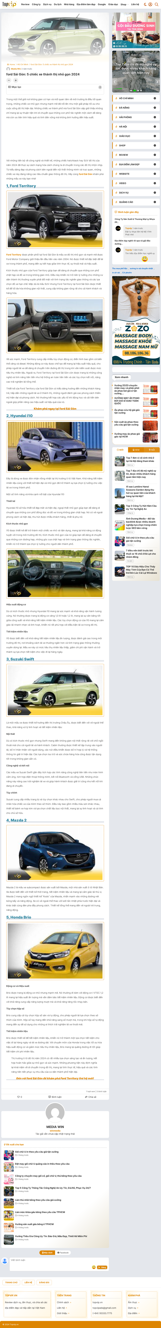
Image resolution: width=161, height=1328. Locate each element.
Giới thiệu (62, 1313)
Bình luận (56, 1097)
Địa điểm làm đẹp (86, 4)
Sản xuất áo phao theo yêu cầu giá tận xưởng (126, 423)
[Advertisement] (55, 139)
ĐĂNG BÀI (44, 1282)
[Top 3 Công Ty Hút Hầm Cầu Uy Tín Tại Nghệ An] (120, 509)
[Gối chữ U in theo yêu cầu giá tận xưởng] (9, 1155)
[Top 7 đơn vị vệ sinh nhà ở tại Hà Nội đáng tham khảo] (120, 461)
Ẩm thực (133, 1302)
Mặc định (48, 1252)
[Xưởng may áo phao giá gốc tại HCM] (150, 438)
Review (25, 4)
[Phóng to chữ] (15, 80)
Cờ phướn (127, 273)
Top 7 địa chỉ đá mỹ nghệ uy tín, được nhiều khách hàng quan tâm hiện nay (135, 68)
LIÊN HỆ (28, 1282)
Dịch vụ (47, 4)
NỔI (153, 450)
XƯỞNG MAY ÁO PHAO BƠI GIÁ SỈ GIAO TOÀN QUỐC (126, 401)
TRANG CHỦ (11, 1282)
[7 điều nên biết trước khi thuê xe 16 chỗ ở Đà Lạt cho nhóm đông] (120, 556)
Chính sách (63, 1302)
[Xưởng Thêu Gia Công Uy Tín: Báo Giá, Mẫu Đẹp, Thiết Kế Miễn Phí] (9, 1240)
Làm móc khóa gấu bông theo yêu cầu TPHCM (40, 1212)
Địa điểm (133, 1313)
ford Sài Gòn (85, 174)
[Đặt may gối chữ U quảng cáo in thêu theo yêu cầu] (9, 1167)
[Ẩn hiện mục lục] (100, 87)
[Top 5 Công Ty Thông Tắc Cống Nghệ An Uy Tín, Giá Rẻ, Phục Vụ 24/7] (9, 1191)
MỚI (121, 450)
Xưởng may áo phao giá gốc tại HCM (127, 435)
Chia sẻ (92, 1097)
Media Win (16, 69)
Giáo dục (113, 4)
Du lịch (58, 4)
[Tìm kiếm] (156, 4)
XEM (136, 450)
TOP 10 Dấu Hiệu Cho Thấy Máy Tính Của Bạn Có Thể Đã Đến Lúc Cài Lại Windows (141, 569)
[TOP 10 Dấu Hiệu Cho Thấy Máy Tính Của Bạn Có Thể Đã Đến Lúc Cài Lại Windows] (120, 572)
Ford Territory (13, 254)
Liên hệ (135, 4)
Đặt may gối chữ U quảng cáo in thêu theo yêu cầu (42, 1164)
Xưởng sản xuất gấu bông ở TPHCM (34, 1224)
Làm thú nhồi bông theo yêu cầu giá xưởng (38, 1200)
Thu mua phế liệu (119, 269)
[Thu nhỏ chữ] (8, 80)
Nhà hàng (69, 4)
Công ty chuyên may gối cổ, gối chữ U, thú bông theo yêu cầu (48, 1176)
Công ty (36, 4)
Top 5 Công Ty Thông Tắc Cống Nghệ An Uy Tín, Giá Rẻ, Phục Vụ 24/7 (53, 1188)
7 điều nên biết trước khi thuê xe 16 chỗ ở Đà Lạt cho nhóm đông (141, 553)
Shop (123, 4)
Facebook (64, 1252)
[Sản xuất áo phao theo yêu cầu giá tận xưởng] (150, 426)
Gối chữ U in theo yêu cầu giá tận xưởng (36, 1151)
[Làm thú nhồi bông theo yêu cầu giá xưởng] (9, 1203)
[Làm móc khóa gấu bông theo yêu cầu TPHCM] (9, 1216)
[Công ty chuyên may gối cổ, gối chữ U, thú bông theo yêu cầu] (9, 1179)
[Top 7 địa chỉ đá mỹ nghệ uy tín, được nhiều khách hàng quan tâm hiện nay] (120, 476)
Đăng (103, 1267)
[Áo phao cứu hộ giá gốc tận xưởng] (150, 414)
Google (102, 4)
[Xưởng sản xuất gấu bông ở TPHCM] (9, 1228)
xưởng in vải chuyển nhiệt (141, 269)
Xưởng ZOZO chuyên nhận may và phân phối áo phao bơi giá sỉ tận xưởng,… (126, 389)
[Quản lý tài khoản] (150, 4)
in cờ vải (116, 273)
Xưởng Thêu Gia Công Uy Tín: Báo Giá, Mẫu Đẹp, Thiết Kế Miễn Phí (51, 1236)
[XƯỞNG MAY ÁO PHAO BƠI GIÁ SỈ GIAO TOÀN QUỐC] (150, 402)
